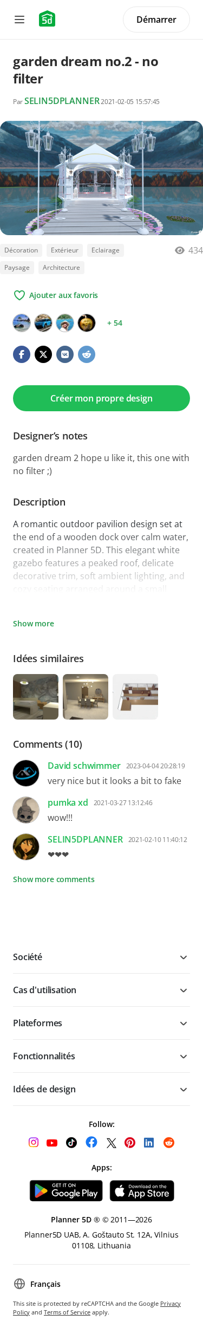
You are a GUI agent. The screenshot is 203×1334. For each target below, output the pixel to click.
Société (27, 957)
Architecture (61, 267)
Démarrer (156, 19)
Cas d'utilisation (44, 990)
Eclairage (105, 250)
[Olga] (65, 323)
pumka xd (68, 802)
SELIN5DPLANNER (62, 101)
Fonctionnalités (44, 1056)
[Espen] (43, 323)
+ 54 (114, 323)
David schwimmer (84, 766)
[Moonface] (86, 323)
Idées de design (44, 1089)
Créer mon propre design (101, 398)
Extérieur (64, 250)
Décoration (21, 250)
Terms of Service (67, 1312)
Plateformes (37, 1023)
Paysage (17, 267)
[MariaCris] (21, 323)
